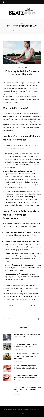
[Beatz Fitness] (22, 11)
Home (15, 30)
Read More (12, 305)
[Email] (37, 305)
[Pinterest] (34, 305)
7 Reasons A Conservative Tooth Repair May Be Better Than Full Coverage (26, 377)
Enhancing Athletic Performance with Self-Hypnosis (22, 73)
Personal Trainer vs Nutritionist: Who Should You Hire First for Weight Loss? (27, 389)
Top (22, 413)
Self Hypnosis (23, 67)
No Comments (27, 78)
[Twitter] (31, 305)
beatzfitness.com (34, 409)
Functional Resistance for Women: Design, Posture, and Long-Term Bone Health (26, 356)
